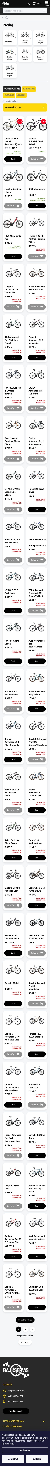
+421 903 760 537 (15, 1396)
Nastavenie (25, 1450)
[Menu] (46, 3)
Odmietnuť (13, 1459)
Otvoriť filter (13, 107)
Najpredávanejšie (12, 89)
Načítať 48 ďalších (25, 1320)
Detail (13, 159)
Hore (27, 1342)
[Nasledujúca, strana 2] (25, 1329)
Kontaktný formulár (16, 1411)
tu (13, 1443)
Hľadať (43, 11)
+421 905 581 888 (15, 1401)
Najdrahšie (9, 95)
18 (32, 1329)
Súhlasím (37, 1459)
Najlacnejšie (29, 89)
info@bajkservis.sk (16, 1391)
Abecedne (21, 95)
